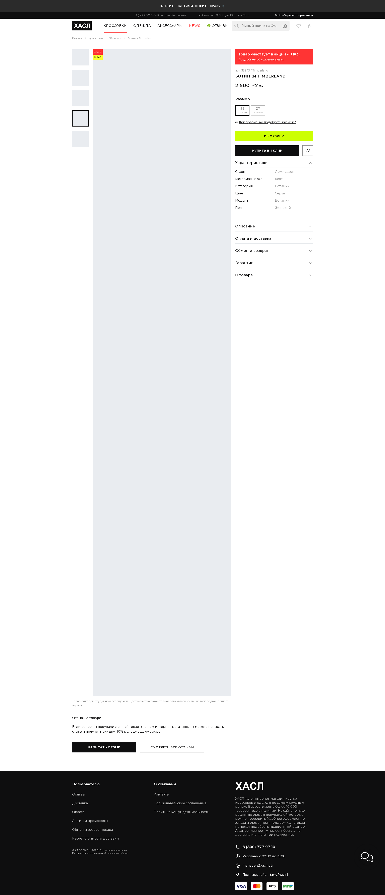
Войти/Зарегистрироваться (294, 15)
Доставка (80, 803)
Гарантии (244, 263)
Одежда (142, 26)
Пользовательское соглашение (180, 803)
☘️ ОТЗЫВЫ (218, 26)
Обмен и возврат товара (92, 830)
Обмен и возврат (252, 250)
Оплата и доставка (253, 238)
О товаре (244, 275)
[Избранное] (298, 26)
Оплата (78, 812)
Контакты (161, 794)
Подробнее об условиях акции (261, 59)
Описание (245, 226)
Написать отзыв (104, 747)
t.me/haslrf (279, 875)
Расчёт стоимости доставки (95, 838)
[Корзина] (310, 26)
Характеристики (251, 163)
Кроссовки (115, 26)
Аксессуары (170, 26)
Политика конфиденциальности (182, 812)
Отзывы (78, 794)
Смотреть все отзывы (172, 747)
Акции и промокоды (90, 821)
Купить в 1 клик (267, 150)
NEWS (194, 26)
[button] (367, 857)
